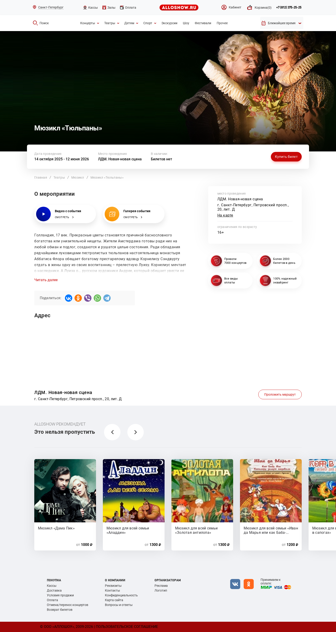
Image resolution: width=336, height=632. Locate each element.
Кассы (51, 585)
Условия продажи (60, 595)
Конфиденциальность (121, 595)
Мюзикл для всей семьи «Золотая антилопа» (196, 530)
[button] (112, 432)
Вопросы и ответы (119, 605)
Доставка (54, 590)
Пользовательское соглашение (127, 626)
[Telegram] (107, 298)
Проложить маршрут (280, 394)
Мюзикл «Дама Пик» (56, 528)
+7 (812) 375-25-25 (288, 7)
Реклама (161, 585)
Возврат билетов (59, 609)
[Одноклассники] (78, 298)
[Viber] (87, 298)
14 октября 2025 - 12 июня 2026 (61, 159)
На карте (225, 215)
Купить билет (286, 157)
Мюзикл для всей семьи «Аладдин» (128, 530)
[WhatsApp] (97, 298)
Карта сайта (114, 600)
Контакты (112, 590)
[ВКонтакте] (68, 298)
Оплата (52, 600)
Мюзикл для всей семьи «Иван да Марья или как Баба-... (271, 530)
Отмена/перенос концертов (67, 605)
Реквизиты (113, 585)
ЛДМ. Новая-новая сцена (120, 159)
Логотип (161, 590)
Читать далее (46, 280)
